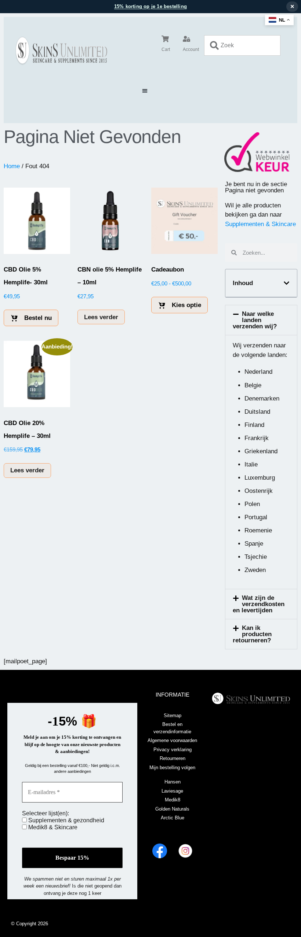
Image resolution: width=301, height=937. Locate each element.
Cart (166, 49)
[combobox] (242, 45)
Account (191, 49)
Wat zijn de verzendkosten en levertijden (259, 604)
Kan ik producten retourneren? (252, 634)
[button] (145, 90)
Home (12, 166)
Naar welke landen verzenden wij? (255, 320)
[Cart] (165, 39)
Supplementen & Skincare (260, 224)
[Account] (186, 39)
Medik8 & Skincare (52, 827)
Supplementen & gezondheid (65, 820)
